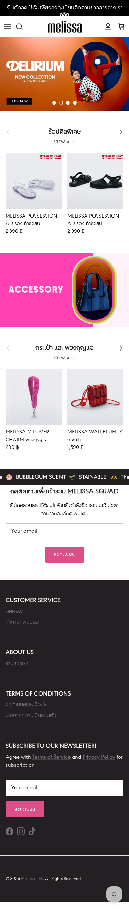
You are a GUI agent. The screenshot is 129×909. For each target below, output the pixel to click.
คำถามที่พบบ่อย (22, 622)
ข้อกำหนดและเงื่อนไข (27, 705)
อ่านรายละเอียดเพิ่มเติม (64, 514)
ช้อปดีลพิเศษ (64, 132)
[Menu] (7, 26)
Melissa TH (31, 878)
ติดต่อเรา (15, 611)
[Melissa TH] (64, 26)
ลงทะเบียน (64, 554)
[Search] (22, 26)
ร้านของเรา (17, 664)
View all (64, 142)
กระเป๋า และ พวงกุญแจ (64, 348)
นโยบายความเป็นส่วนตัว (31, 716)
